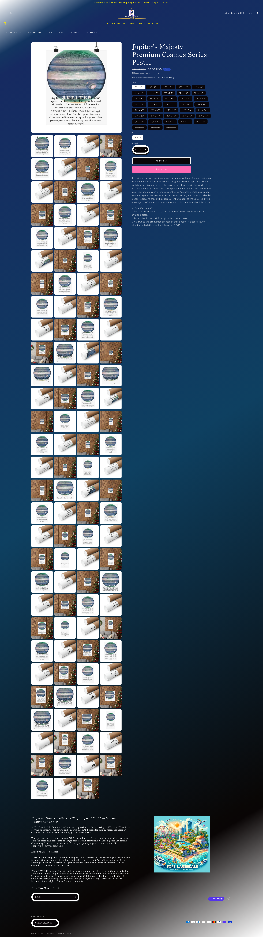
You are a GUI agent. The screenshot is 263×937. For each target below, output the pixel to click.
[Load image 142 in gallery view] (42, 743)
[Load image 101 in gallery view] (111, 490)
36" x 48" (204, 116)
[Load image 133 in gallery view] (111, 674)
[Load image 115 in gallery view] (65, 582)
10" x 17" (168, 87)
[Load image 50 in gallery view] (42, 215)
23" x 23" (157, 128)
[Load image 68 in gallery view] (88, 307)
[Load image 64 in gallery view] (88, 284)
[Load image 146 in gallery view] (42, 765)
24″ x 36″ (141, 116)
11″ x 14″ (198, 87)
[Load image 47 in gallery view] (65, 192)
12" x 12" (171, 122)
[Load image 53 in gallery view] (111, 215)
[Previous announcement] (81, 23)
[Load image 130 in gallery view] (42, 674)
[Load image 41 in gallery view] (111, 146)
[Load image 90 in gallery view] (42, 444)
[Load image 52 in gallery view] (88, 215)
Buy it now (161, 169)
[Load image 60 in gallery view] (88, 261)
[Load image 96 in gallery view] (88, 467)
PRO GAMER (74, 32)
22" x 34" (202, 110)
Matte (138, 137)
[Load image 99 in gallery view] (65, 490)
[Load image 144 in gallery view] (88, 743)
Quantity (136, 143)
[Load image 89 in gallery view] (111, 421)
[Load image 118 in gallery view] (42, 605)
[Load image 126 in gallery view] (42, 651)
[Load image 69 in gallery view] (111, 307)
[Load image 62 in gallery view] (42, 284)
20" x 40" (155, 110)
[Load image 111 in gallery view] (65, 559)
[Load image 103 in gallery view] (65, 513)
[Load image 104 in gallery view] (88, 513)
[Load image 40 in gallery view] (88, 146)
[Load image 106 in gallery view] (42, 536)
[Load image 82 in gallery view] (42, 398)
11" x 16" (139, 93)
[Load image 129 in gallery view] (111, 651)
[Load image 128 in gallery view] (88, 651)
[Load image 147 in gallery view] (65, 765)
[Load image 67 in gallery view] (65, 307)
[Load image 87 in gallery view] (65, 421)
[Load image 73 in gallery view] (111, 330)
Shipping (135, 73)
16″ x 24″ (139, 104)
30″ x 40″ (188, 116)
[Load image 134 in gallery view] (42, 697)
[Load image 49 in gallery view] (111, 192)
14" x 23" (169, 98)
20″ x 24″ (185, 104)
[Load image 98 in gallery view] (42, 490)
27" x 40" (173, 116)
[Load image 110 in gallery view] (42, 559)
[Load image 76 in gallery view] (88, 352)
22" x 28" (171, 110)
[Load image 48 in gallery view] (88, 192)
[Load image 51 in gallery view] (65, 215)
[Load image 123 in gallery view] (65, 628)
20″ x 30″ (139, 110)
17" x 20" (154, 104)
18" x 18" (202, 122)
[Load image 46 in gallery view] (42, 192)
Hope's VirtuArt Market (46, 933)
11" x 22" (168, 93)
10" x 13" (153, 87)
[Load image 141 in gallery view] (111, 720)
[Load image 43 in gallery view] (65, 169)
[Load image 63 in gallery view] (65, 284)
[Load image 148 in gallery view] (88, 765)
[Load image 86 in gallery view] (42, 421)
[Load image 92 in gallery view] (88, 444)
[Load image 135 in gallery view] (65, 697)
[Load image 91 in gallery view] (65, 444)
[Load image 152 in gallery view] (88, 788)
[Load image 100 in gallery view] (88, 490)
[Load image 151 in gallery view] (65, 788)
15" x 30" (185, 98)
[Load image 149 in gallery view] (111, 765)
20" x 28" (201, 104)
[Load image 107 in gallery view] (65, 536)
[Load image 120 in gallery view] (88, 605)
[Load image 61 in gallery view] (111, 261)
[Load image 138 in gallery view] (42, 720)
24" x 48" (157, 116)
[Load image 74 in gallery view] (42, 352)
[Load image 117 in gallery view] (111, 582)
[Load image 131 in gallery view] (65, 674)
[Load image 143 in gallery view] (65, 743)
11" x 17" (154, 93)
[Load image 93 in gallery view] (111, 444)
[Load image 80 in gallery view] (88, 375)
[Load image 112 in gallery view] (88, 559)
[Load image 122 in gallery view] (42, 628)
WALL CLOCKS (91, 32)
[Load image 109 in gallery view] (111, 536)
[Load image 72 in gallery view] (88, 330)
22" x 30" (187, 110)
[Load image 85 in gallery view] (111, 398)
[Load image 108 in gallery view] (88, 536)
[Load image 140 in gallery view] (88, 720)
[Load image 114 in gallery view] (42, 582)
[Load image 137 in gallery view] (111, 697)
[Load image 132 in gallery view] (88, 674)
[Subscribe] (75, 897)
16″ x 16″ (186, 122)
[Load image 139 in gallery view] (65, 720)
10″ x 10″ (156, 122)
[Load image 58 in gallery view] (42, 261)
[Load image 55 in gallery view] (65, 238)
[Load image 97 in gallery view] (111, 467)
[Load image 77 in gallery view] (111, 352)
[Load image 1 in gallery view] (42, 146)
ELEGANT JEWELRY (13, 32)
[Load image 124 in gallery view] (88, 628)
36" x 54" (141, 122)
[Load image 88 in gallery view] (88, 421)
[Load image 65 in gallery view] (111, 284)
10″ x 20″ (183, 87)
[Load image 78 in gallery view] (42, 375)
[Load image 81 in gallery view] (111, 375)
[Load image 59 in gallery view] (65, 261)
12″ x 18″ (198, 93)
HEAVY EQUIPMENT (35, 32)
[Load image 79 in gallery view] (65, 375)
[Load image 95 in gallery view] (65, 467)
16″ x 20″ (200, 98)
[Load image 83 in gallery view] (65, 398)
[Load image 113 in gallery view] (111, 559)
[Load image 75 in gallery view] (65, 352)
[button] (6, 13)
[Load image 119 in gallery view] (65, 605)
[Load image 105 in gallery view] (111, 513)
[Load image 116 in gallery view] (88, 582)
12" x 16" (183, 93)
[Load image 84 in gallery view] (88, 398)
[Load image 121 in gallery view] (111, 605)
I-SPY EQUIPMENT (56, 32)
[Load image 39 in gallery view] (65, 146)
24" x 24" (172, 128)
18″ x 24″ (170, 104)
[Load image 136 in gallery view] (88, 697)
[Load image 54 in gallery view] (42, 238)
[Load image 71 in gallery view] (65, 330)
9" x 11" (138, 87)
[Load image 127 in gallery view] (65, 651)
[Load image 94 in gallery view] (42, 467)
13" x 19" (139, 98)
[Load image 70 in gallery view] (42, 330)
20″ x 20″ (141, 128)
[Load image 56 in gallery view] (88, 238)
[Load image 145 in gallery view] (111, 743)
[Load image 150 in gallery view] (42, 788)
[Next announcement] (182, 23)
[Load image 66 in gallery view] (42, 307)
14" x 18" (154, 98)
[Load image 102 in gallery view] (42, 513)
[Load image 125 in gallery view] (111, 628)
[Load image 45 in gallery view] (111, 169)
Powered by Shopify (63, 933)
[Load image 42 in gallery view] (42, 169)
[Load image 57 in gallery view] (111, 238)
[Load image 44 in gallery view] (88, 169)
